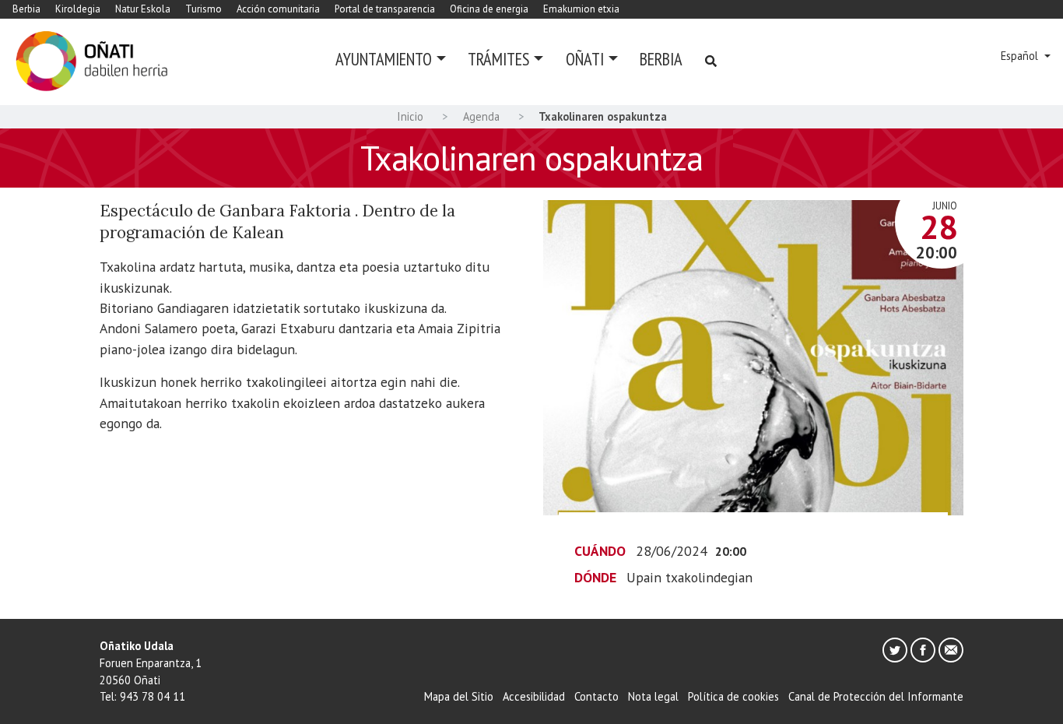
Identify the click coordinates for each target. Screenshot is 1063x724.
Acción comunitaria (278, 9)
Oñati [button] (585, 58)
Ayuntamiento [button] (383, 58)
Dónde (595, 577)
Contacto (596, 696)
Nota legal (653, 696)
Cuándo (600, 551)
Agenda (481, 116)
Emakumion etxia (581, 9)
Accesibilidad (534, 696)
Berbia (26, 9)
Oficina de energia (489, 9)
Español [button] (1021, 55)
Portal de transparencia (385, 9)
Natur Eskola (142, 9)
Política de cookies (733, 696)
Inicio (410, 116)
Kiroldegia (77, 9)
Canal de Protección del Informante (875, 696)
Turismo (203, 9)
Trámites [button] (498, 58)
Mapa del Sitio (458, 696)
